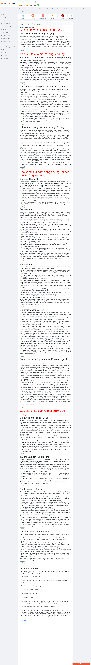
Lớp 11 (84, 8)
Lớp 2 (26, 8)
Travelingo (5, 49)
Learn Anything (6, 38)
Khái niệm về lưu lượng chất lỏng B (31, 576)
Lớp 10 (78, 8)
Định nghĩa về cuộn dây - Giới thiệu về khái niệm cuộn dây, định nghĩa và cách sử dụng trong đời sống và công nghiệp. (45, 572)
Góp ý (61, 2)
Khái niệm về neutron (27, 597)
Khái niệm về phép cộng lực (29, 593)
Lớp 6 (52, 8)
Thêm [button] (68, 2)
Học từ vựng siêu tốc (7, 41)
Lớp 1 (20, 8)
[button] (39, 5)
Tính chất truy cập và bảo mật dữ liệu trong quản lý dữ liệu (38, 606)
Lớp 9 (71, 8)
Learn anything (25, 24)
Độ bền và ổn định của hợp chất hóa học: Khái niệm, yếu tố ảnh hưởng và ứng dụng (44, 581)
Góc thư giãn (43, 2)
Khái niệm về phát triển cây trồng (31, 586)
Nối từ (4, 52)
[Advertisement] (82, 35)
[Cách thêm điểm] (24, 5)
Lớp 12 (22, 11)
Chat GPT (5, 20)
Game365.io (53, 2)
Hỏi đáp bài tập (6, 17)
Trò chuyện (34, 2)
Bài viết (4, 29)
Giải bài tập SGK (23, 2)
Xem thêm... (23, 620)
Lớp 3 (33, 8)
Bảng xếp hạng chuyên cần (9, 47)
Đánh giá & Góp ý (7, 35)
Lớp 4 (39, 8)
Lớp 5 (46, 8)
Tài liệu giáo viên (6, 23)
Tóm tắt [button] (22, 50)
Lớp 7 (58, 8)
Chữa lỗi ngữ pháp (7, 26)
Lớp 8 (65, 8)
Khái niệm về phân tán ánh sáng (30, 590)
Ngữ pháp (5, 32)
